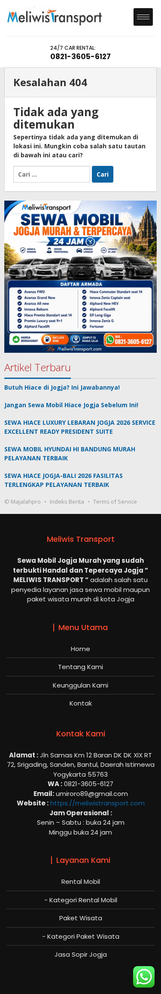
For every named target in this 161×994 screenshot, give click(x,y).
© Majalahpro (22, 501)
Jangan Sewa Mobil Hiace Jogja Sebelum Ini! (71, 405)
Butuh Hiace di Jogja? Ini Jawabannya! (62, 387)
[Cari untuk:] (52, 174)
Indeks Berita (67, 501)
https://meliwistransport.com (97, 803)
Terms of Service (115, 501)
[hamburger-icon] (143, 17)
